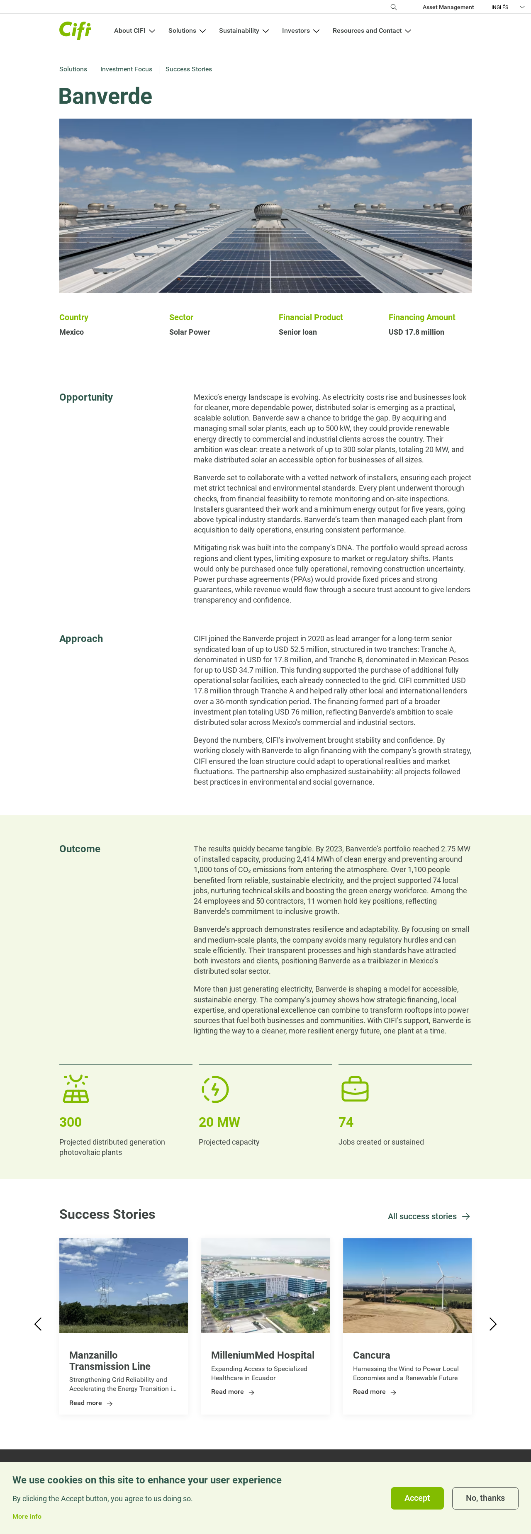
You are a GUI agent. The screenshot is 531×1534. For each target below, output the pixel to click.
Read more (85, 1403)
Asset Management (448, 7)
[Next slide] (492, 1326)
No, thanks (485, 1498)
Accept (417, 1498)
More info (26, 1517)
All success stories (422, 1216)
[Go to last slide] (39, 1326)
